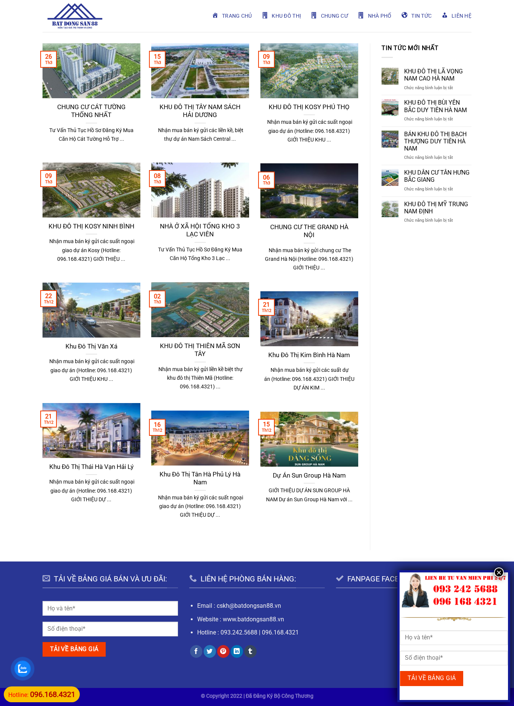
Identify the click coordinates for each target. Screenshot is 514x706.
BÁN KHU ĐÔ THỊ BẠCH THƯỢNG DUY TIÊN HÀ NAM (435, 141)
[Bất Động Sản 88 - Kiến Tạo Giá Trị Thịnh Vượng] (75, 16)
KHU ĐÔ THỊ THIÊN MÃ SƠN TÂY (200, 350)
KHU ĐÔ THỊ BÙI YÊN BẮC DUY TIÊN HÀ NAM (435, 106)
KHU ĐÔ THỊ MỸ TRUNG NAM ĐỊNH (436, 208)
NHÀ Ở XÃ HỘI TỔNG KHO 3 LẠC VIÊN (200, 230)
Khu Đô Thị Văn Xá (91, 346)
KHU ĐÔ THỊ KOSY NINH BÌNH (91, 226)
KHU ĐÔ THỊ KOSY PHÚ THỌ (309, 107)
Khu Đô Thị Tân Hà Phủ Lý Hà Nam (200, 478)
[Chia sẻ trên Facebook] (196, 651)
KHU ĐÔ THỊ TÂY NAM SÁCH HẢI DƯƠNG (200, 111)
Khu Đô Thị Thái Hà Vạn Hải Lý (91, 466)
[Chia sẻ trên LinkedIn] (237, 651)
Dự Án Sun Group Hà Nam (309, 475)
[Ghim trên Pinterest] (223, 651)
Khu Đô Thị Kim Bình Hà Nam (309, 355)
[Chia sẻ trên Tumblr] (250, 651)
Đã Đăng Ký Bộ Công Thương (279, 696)
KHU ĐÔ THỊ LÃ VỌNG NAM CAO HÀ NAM (433, 75)
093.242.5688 (239, 632)
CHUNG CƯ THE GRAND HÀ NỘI (309, 231)
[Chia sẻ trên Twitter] (210, 651)
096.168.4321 (280, 632)
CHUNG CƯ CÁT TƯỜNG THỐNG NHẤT (91, 111)
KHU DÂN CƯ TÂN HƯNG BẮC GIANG (437, 176)
